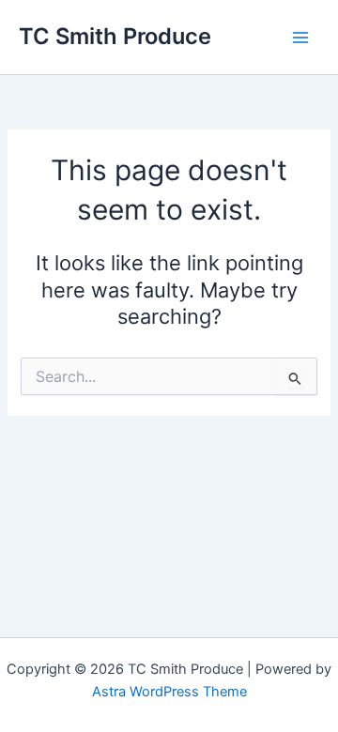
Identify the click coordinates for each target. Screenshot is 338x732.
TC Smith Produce (115, 36)
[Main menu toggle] (300, 36)
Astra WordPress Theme (169, 691)
